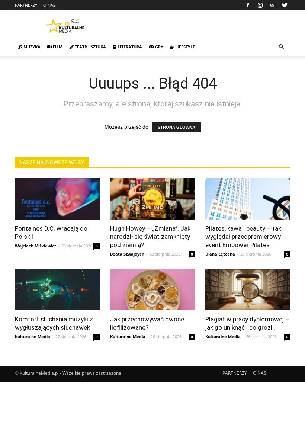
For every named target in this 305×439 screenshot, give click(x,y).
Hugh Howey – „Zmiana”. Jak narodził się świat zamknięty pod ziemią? (150, 237)
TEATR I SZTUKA (90, 46)
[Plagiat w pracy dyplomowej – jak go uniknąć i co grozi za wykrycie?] (247, 290)
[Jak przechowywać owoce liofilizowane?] (152, 290)
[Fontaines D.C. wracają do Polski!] (57, 199)
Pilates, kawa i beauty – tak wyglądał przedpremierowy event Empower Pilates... (243, 237)
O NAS (49, 5)
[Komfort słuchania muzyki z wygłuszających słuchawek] (57, 290)
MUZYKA (31, 46)
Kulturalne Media (32, 336)
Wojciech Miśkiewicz (35, 246)
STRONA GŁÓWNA (176, 127)
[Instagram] (260, 5)
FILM (57, 46)
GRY (158, 46)
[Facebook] (247, 5)
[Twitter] (284, 5)
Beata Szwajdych (127, 254)
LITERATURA (129, 46)
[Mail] (272, 5)
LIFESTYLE (184, 46)
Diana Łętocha (220, 254)
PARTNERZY (26, 5)
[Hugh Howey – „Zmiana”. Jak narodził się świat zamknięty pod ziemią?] (152, 199)
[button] (281, 47)
